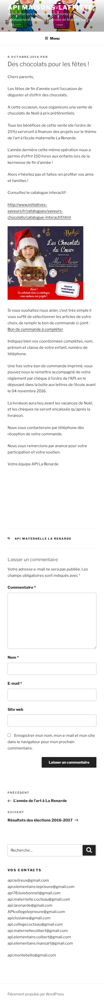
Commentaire (22, 587)
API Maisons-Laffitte (50, 7)
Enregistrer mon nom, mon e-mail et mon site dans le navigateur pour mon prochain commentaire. (51, 741)
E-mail (15, 683)
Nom (13, 657)
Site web (15, 709)
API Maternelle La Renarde (43, 538)
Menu (55, 38)
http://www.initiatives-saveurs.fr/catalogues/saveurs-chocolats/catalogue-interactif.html (39, 211)
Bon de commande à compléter (35, 329)
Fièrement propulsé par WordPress (36, 994)
